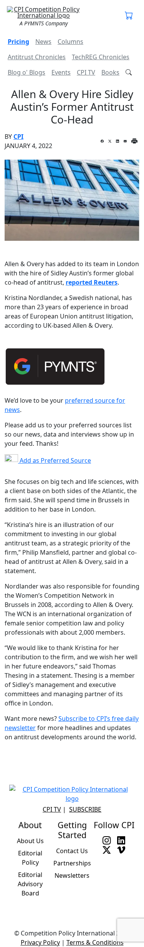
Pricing (18, 41)
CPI (18, 136)
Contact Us (72, 851)
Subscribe (85, 809)
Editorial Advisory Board (30, 883)
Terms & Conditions (95, 942)
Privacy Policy (40, 942)
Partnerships (72, 863)
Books (110, 72)
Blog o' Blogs (26, 72)
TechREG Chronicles (100, 57)
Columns (70, 41)
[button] (129, 16)
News (43, 41)
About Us (30, 841)
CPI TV (86, 72)
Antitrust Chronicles (37, 57)
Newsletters (72, 875)
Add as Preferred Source (54, 460)
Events (61, 72)
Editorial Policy (30, 858)
